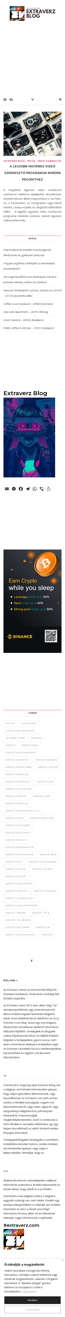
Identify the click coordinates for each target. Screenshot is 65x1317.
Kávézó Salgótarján (43, 861)
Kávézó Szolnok (45, 891)
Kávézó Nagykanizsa (20, 847)
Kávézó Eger (45, 781)
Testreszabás (32, 1309)
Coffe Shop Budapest (20, 730)
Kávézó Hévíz (15, 818)
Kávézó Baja (30, 745)
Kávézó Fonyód (16, 796)
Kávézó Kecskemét (18, 825)
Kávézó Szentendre (19, 883)
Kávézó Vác (43, 927)
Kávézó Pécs (14, 861)
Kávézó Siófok (16, 869)
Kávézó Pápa (48, 854)
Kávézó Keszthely (18, 832)
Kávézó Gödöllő (17, 803)
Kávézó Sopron (42, 869)
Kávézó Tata (40, 912)
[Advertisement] (32, 60)
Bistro (10, 723)
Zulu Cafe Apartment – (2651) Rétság (25, 312)
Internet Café (15, 738)
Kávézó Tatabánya (18, 920)
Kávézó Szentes (17, 891)
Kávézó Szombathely (20, 898)
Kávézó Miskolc (16, 840)
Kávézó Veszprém (17, 927)
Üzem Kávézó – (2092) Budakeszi (23, 320)
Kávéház (36, 738)
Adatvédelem (29, 1291)
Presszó (47, 934)
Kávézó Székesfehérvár (22, 905)
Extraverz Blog (14, 161)
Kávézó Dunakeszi (18, 781)
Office (31, 161)
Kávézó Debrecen (17, 774)
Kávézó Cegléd (48, 767)
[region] (32, 1288)
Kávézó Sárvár (16, 912)
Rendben (32, 1300)
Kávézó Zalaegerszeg (20, 934)
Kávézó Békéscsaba (19, 767)
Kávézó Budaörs (47, 759)
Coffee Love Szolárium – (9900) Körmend (28, 304)
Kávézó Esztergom (19, 789)
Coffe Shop (29, 723)
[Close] (62, 1260)
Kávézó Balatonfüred (21, 752)
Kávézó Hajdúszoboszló (23, 810)
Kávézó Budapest (17, 759)
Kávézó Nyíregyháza (19, 854)
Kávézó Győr (41, 796)
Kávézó (11, 745)
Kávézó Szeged (16, 876)
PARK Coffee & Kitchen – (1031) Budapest (28, 328)
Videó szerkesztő (49, 161)
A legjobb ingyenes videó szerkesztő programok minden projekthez (32, 173)
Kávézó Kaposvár (42, 818)
